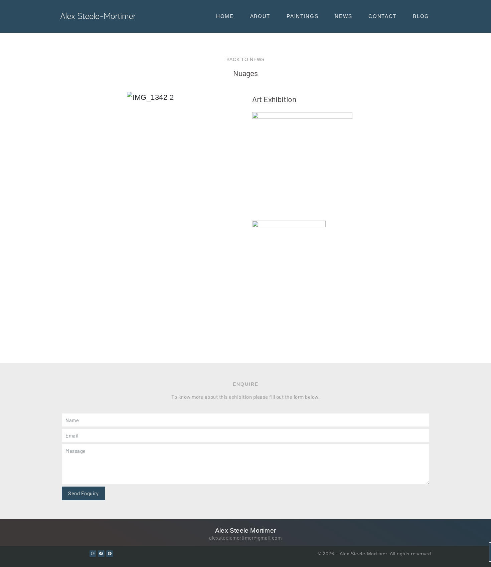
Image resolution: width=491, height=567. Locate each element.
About (260, 16)
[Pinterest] (109, 553)
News (343, 16)
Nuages (245, 73)
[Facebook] (101, 553)
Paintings (302, 16)
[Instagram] (93, 553)
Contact (382, 16)
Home (225, 16)
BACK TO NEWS (245, 59)
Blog (421, 16)
